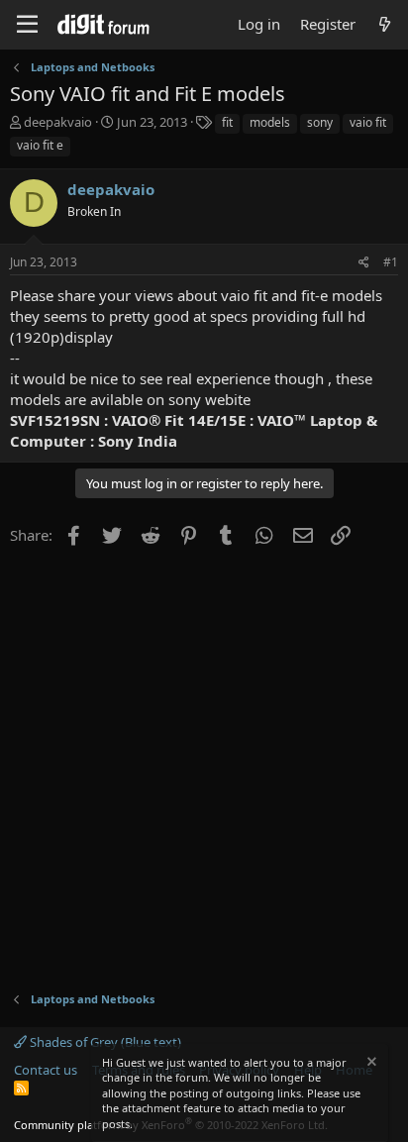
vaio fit (368, 122)
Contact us (45, 1070)
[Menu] (27, 25)
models (270, 122)
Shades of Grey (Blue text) (104, 1042)
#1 (390, 262)
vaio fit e (40, 145)
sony (320, 122)
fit (227, 122)
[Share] (364, 263)
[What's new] (384, 24)
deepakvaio (58, 122)
